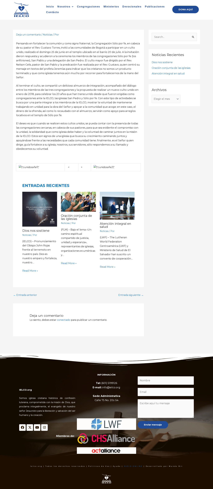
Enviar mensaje (153, 424)
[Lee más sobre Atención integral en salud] (117, 206)
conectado (63, 319)
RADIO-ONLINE (133, 466)
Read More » (30, 270)
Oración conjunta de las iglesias (76, 217)
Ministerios (111, 6)
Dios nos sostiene (35, 231)
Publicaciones (155, 6)
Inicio (50, 6)
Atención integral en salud (115, 225)
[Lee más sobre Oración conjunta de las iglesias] (78, 202)
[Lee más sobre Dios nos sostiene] (39, 209)
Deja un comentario (28, 34)
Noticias (47, 34)
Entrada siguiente (131, 295)
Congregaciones (88, 6)
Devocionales (131, 6)
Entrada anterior (25, 295)
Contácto (52, 12)
